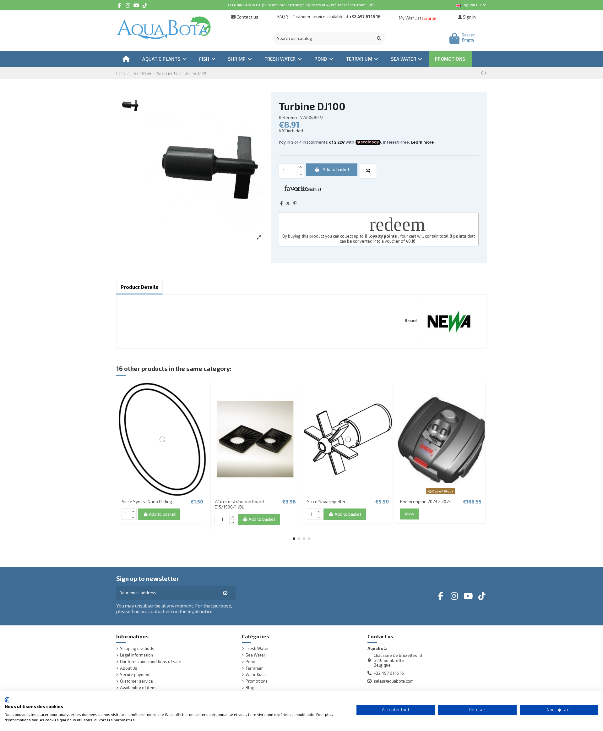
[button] (294, 538)
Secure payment (135, 674)
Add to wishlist (302, 188)
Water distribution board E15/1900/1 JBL (239, 504)
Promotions (257, 681)
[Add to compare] (368, 171)
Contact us (247, 16)
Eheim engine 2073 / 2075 (425, 501)
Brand (411, 320)
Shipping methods (137, 648)
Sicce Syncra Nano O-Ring (147, 501)
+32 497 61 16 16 (365, 16)
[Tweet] (288, 203)
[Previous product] (482, 72)
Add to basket (336, 169)
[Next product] (485, 72)
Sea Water (255, 655)
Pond (250, 661)
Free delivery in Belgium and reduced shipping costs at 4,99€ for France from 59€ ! (301, 5)
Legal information (136, 655)
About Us (128, 668)
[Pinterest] (294, 203)
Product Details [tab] (139, 287)
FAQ (281, 16)
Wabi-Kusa (256, 674)
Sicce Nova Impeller (326, 501)
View (409, 513)
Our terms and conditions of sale (150, 661)
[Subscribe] (225, 593)
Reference (289, 117)
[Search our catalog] (379, 38)
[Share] (281, 203)
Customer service (136, 681)
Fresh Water (257, 648)
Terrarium (254, 668)
